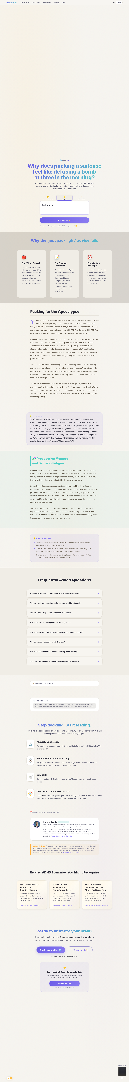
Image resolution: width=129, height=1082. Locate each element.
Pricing (56, 2)
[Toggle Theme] (9, 1078)
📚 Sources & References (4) (43, 683)
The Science (47, 2)
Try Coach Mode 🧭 (80, 950)
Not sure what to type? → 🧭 (58, 226)
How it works (25, 2)
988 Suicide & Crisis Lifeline (71, 852)
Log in (119, 2)
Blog (63, 2)
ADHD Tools (36, 2)
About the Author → (58, 836)
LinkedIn (69, 836)
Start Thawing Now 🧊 (50, 950)
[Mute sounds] (113, 2)
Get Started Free (64, 983)
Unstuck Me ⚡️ (64, 220)
